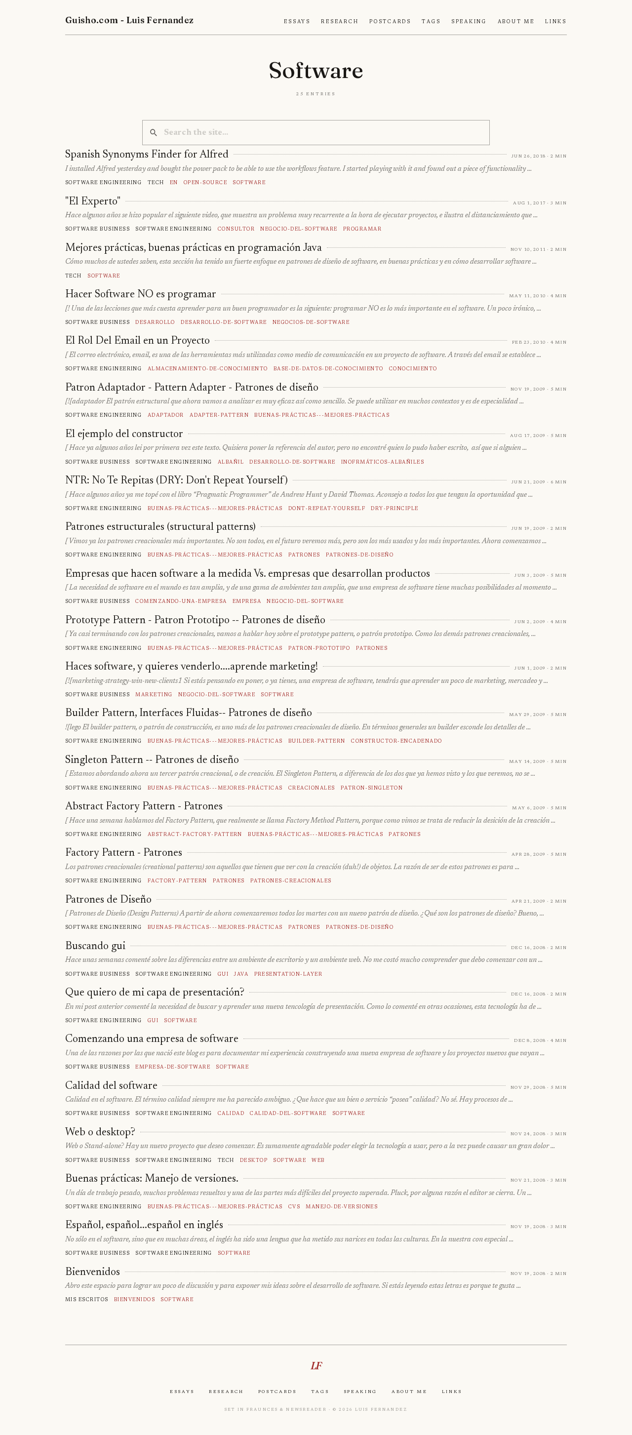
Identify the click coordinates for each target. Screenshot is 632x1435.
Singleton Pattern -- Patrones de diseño (152, 760)
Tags (431, 21)
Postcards (390, 21)
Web (318, 1160)
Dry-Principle (394, 508)
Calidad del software (111, 1086)
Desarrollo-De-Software (224, 322)
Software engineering (103, 182)
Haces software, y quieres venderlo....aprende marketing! (191, 667)
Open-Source (205, 182)
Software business (97, 229)
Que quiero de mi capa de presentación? (154, 993)
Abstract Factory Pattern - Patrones (144, 806)
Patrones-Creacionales (291, 880)
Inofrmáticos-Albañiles (382, 462)
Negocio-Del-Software (298, 229)
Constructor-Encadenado (396, 741)
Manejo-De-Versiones (342, 1206)
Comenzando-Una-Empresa (181, 601)
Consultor (236, 229)
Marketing (153, 694)
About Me (516, 21)
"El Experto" (92, 202)
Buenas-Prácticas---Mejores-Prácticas (322, 415)
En (174, 182)
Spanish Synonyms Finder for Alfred (147, 155)
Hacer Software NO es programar (140, 294)
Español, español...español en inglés (144, 1225)
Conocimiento (413, 368)
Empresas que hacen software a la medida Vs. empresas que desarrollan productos (247, 574)
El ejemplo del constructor (124, 434)
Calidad (231, 1113)
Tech (156, 182)
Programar (362, 229)
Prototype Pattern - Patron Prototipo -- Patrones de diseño (195, 620)
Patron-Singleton (372, 788)
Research (339, 21)
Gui (223, 974)
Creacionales (311, 788)
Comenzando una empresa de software (151, 1039)
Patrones (304, 554)
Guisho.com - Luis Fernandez (129, 20)
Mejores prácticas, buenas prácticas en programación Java (193, 248)
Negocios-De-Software (311, 322)
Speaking (469, 21)
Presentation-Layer (288, 974)
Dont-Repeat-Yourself (326, 508)
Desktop (254, 1160)
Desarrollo (155, 322)
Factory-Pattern (177, 880)
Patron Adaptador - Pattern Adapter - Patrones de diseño (191, 388)
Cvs (294, 1206)
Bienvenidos (92, 1272)
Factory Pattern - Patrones (123, 853)
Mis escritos (87, 1299)
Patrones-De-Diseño (360, 554)
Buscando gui (95, 946)
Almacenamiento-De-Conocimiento (208, 368)
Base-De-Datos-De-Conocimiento (329, 368)
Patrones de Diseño (108, 900)
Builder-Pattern (317, 741)
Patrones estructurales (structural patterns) (160, 527)
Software (249, 182)
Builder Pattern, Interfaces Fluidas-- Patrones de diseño (188, 713)
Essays (297, 21)
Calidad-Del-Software (288, 1113)
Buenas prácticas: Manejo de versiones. (151, 1179)
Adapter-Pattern (219, 415)
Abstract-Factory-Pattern (195, 834)
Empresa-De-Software (172, 1067)
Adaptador (166, 415)
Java (241, 974)
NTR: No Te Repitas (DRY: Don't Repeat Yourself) (176, 481)
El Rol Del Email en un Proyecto (137, 341)
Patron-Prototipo (319, 648)
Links (556, 21)
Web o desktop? (100, 1132)
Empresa (247, 601)
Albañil (231, 462)
